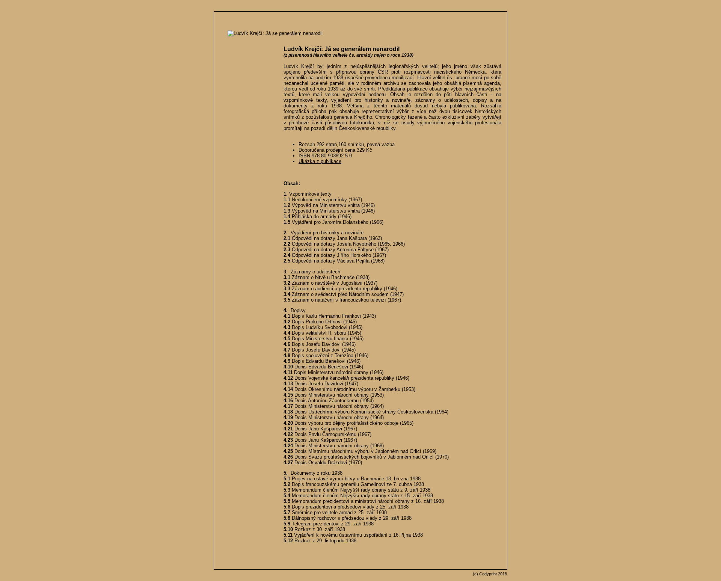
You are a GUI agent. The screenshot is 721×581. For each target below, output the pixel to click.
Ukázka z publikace (320, 161)
